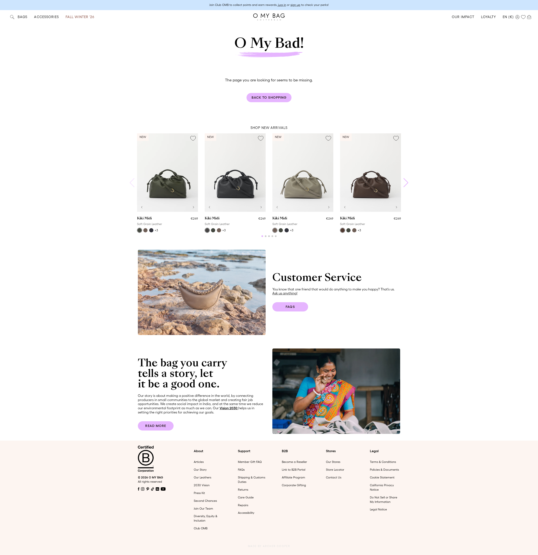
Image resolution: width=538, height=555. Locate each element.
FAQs (290, 307)
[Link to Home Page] (268, 16)
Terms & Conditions (383, 462)
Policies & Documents (384, 469)
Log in (281, 5)
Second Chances (205, 500)
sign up (295, 5)
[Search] (12, 17)
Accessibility (246, 512)
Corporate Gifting (294, 485)
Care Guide (246, 497)
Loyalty (488, 17)
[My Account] (517, 17)
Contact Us (333, 477)
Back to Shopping (269, 97)
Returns (243, 489)
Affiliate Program (293, 477)
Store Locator (335, 469)
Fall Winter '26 (80, 17)
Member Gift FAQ (250, 462)
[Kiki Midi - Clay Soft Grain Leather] (302, 172)
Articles (199, 462)
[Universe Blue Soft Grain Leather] (151, 230)
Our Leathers (202, 477)
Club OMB (200, 528)
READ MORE (155, 426)
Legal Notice (378, 509)
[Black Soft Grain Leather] (207, 230)
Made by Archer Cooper (269, 546)
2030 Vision (202, 485)
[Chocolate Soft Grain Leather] (342, 230)
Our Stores (333, 462)
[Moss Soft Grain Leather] (139, 230)
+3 (156, 230)
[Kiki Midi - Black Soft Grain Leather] (235, 172)
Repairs (243, 505)
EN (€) (508, 17)
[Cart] (529, 17)
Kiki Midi (144, 218)
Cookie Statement (382, 477)
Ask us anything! (284, 293)
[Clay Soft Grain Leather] (145, 230)
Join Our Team (203, 508)
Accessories (46, 17)
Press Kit (199, 493)
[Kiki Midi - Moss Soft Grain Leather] (167, 172)
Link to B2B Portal (293, 469)
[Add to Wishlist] (193, 138)
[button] (141, 207)
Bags (22, 17)
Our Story (200, 469)
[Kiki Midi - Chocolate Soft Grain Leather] (370, 172)
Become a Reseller (294, 462)
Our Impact (463, 17)
